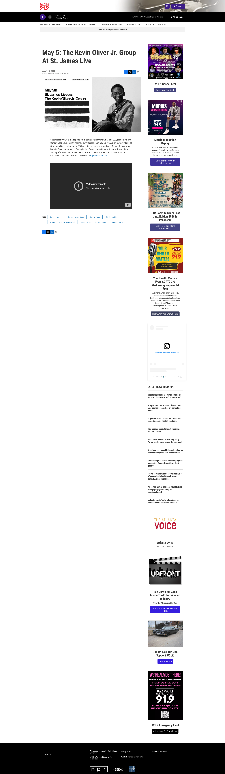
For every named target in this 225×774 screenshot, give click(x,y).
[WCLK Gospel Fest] (165, 61)
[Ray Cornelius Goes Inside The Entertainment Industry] (165, 571)
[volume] (50, 17)
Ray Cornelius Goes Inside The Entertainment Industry (165, 595)
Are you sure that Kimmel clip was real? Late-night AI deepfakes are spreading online (164, 408)
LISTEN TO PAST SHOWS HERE (165, 609)
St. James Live (111, 217)
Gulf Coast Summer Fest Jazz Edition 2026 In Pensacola (165, 216)
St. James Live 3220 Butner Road (62, 222)
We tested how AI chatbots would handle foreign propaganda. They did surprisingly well (165, 489)
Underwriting (134, 24)
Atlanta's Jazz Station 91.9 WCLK (93, 222)
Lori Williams (95, 217)
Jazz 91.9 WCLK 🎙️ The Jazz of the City (165, 377)
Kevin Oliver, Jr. (56, 217)
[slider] (53, 17)
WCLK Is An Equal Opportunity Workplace (101, 758)
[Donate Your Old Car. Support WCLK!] (165, 634)
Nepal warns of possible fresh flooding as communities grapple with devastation (165, 451)
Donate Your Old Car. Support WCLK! (165, 653)
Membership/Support (112, 24)
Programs (45, 24)
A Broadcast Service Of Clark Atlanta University (103, 752)
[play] (43, 17)
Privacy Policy (126, 752)
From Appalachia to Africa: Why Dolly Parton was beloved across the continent (165, 440)
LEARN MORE (165, 661)
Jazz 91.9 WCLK (118, 222)
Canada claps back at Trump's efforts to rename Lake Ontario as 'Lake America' (164, 396)
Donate (179, 6)
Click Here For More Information (165, 227)
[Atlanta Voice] (165, 524)
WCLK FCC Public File (159, 752)
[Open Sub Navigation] (63, 24)
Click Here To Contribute (165, 731)
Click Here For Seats (165, 90)
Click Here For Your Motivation (165, 162)
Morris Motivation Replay (165, 141)
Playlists (56, 24)
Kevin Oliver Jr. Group (76, 217)
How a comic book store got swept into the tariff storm (164, 430)
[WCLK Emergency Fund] (165, 695)
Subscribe (151, 24)
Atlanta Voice (165, 542)
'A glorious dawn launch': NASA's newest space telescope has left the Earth (165, 419)
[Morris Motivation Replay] (165, 117)
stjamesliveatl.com (99, 155)
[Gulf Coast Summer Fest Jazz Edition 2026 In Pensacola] (165, 190)
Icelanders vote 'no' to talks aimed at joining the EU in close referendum (163, 501)
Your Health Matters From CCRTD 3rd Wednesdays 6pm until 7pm (165, 283)
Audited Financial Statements (132, 757)
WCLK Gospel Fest (165, 84)
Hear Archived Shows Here (165, 313)
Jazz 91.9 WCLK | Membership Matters (112, 30)
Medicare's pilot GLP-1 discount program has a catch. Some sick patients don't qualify (165, 463)
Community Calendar (76, 24)
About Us (162, 24)
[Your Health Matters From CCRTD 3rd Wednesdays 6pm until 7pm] (165, 255)
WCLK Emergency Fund (165, 725)
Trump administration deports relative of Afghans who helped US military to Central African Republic (165, 476)
